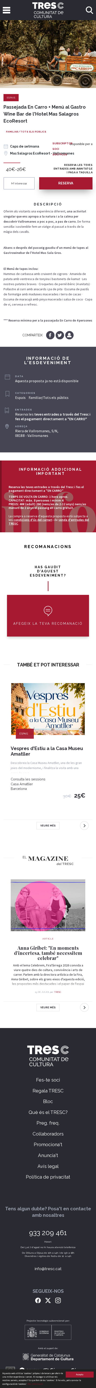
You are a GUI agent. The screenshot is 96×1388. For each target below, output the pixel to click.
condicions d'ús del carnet (33, 520)
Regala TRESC (48, 1091)
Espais (11, 97)
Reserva (65, 183)
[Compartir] (69, 335)
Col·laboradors (48, 1134)
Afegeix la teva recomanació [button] (48, 623)
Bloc (48, 1101)
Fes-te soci (48, 1080)
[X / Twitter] (48, 1300)
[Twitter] (60, 335)
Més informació (35, 1383)
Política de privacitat (48, 1177)
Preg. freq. (48, 1123)
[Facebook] (50, 335)
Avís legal (48, 1166)
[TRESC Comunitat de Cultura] (48, 10)
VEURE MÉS (48, 825)
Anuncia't (48, 1155)
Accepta (79, 1374)
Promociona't (48, 1144)
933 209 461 (48, 1233)
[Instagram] (58, 1300)
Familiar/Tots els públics (26, 131)
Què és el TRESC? (48, 1112)
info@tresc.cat (48, 1268)
